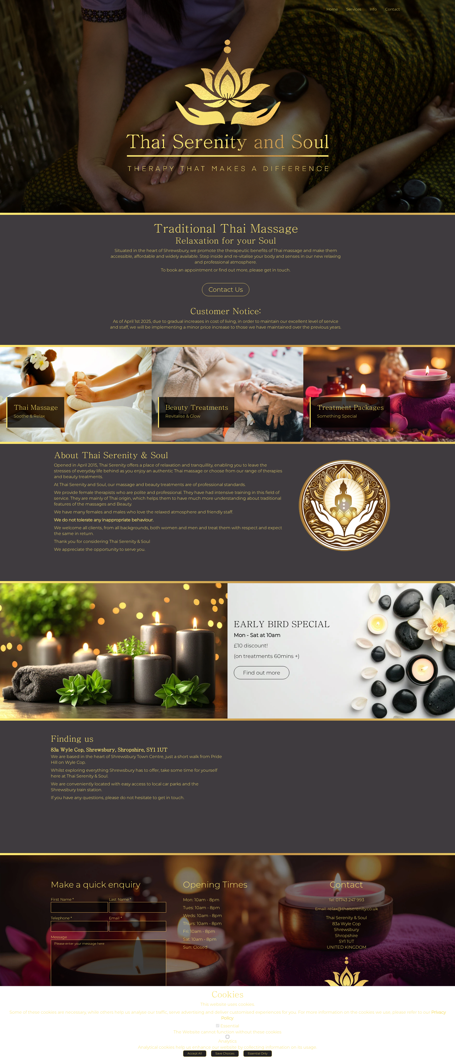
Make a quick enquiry (95, 884)
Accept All (194, 1053)
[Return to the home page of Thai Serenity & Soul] (85, 9)
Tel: (332, 900)
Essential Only (258, 1053)
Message (59, 937)
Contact (346, 884)
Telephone (61, 918)
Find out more (261, 673)
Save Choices (224, 1053)
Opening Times (215, 884)
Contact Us (226, 289)
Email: (321, 909)
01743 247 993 (350, 899)
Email (115, 918)
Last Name (120, 899)
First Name (62, 899)
